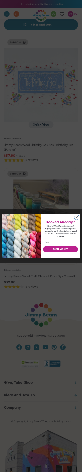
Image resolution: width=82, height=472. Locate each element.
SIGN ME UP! (60, 249)
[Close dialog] (76, 217)
